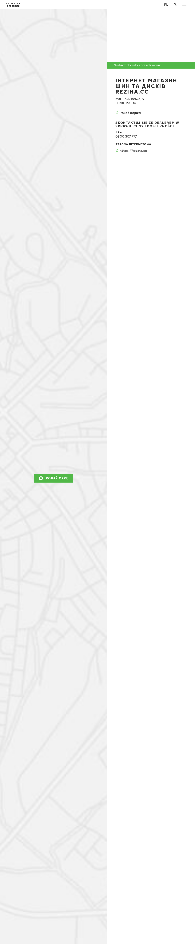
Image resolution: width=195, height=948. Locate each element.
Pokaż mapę (57, 478)
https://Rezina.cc (133, 151)
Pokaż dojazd (130, 113)
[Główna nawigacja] (184, 4)
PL (166, 4)
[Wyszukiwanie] (175, 4)
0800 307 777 (126, 136)
